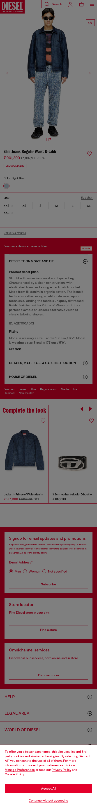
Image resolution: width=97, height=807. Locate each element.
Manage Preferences (20, 770)
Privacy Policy (61, 770)
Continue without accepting (48, 800)
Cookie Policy (14, 774)
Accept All (48, 788)
